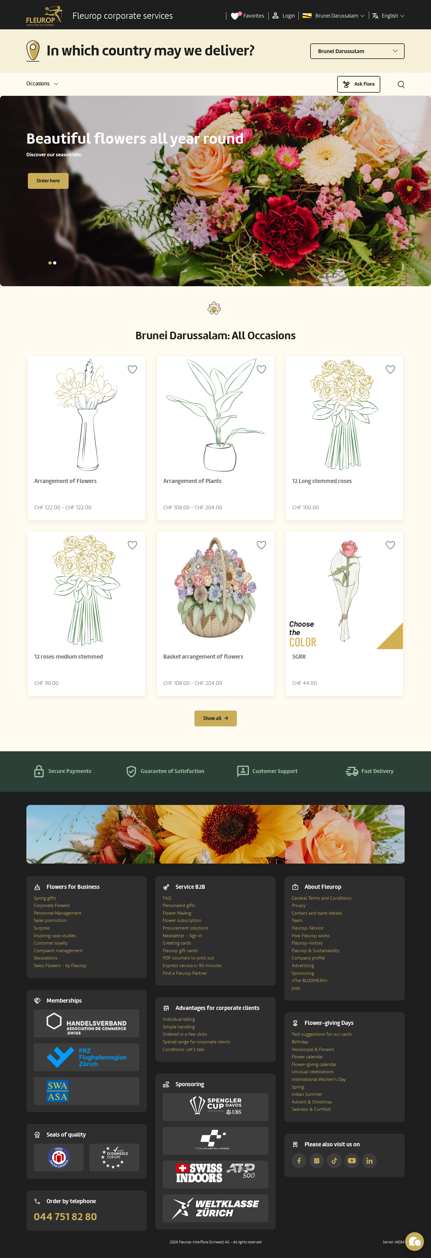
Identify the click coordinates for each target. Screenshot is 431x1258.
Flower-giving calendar (314, 1064)
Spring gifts (45, 898)
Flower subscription (182, 920)
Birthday (300, 1042)
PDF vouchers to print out (188, 958)
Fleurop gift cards (180, 950)
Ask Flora (364, 84)
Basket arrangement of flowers (203, 656)
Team (297, 920)
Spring (298, 1087)
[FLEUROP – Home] (44, 16)
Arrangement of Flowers (65, 481)
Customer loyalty (51, 943)
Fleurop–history (307, 943)
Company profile (308, 958)
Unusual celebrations (313, 1071)
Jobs (296, 988)
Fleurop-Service (307, 928)
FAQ (167, 898)
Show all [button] (212, 718)
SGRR (299, 656)
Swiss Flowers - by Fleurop (60, 965)
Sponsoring (303, 973)
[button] (42, 84)
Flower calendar (307, 1056)
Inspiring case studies (55, 935)
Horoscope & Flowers (313, 1049)
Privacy (299, 905)
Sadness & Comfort (311, 1109)
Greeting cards (177, 943)
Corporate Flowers (52, 905)
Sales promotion (50, 920)
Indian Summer (307, 1094)
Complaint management (58, 950)
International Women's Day (319, 1079)
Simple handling (179, 1027)
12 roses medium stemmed (68, 656)
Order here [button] (48, 181)
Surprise (42, 928)
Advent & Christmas (312, 1102)
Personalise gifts (179, 905)
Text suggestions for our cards (322, 1034)
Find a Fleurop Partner (185, 973)
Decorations (45, 958)
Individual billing (179, 1019)
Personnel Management (58, 913)
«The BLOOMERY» (310, 980)
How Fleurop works (311, 935)
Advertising (303, 965)
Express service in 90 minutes (192, 965)
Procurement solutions (185, 928)
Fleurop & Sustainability (315, 950)
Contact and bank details (317, 913)
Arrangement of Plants (192, 481)
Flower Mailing (177, 913)
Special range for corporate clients (196, 1042)
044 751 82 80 (65, 1216)
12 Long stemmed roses (322, 481)
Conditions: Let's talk (183, 1049)
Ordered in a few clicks (185, 1034)
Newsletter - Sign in (182, 935)
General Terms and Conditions (322, 898)
